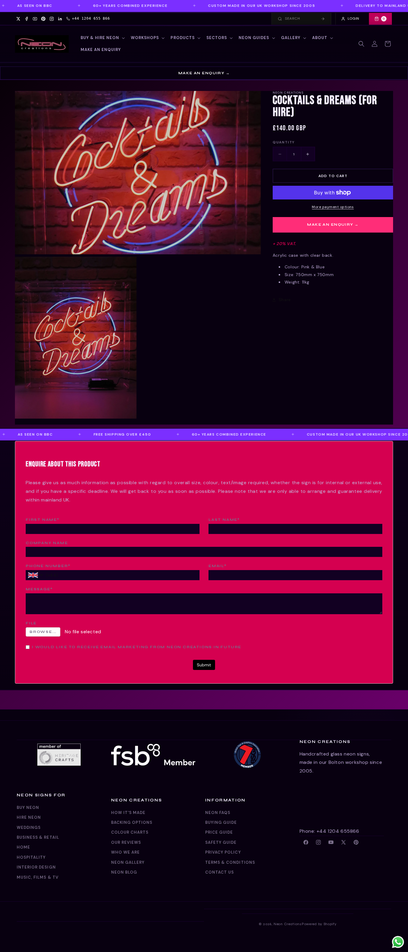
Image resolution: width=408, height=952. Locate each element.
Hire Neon (29, 817)
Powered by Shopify (319, 924)
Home (23, 847)
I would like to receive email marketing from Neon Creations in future (136, 647)
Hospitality (31, 857)
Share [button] (285, 299)
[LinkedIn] (60, 19)
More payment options (333, 207)
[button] (102, 38)
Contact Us (219, 872)
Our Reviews (126, 842)
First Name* (42, 520)
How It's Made (128, 812)
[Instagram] (52, 19)
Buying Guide (221, 822)
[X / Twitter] (18, 19)
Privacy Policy (223, 852)
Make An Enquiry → (204, 73)
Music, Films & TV (38, 877)
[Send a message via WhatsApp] (398, 942)
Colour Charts (130, 832)
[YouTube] (35, 19)
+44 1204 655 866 (91, 18)
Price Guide (219, 832)
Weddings (29, 827)
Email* (217, 566)
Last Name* (224, 520)
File (31, 623)
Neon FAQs (217, 812)
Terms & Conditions (230, 862)
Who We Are (125, 852)
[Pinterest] (43, 19)
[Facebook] (26, 19)
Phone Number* (48, 566)
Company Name (47, 543)
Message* (39, 589)
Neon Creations (288, 924)
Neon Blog (124, 872)
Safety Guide (221, 842)
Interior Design (36, 867)
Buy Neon (28, 807)
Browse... (43, 632)
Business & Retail (38, 837)
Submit (204, 665)
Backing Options (132, 822)
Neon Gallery (128, 862)
